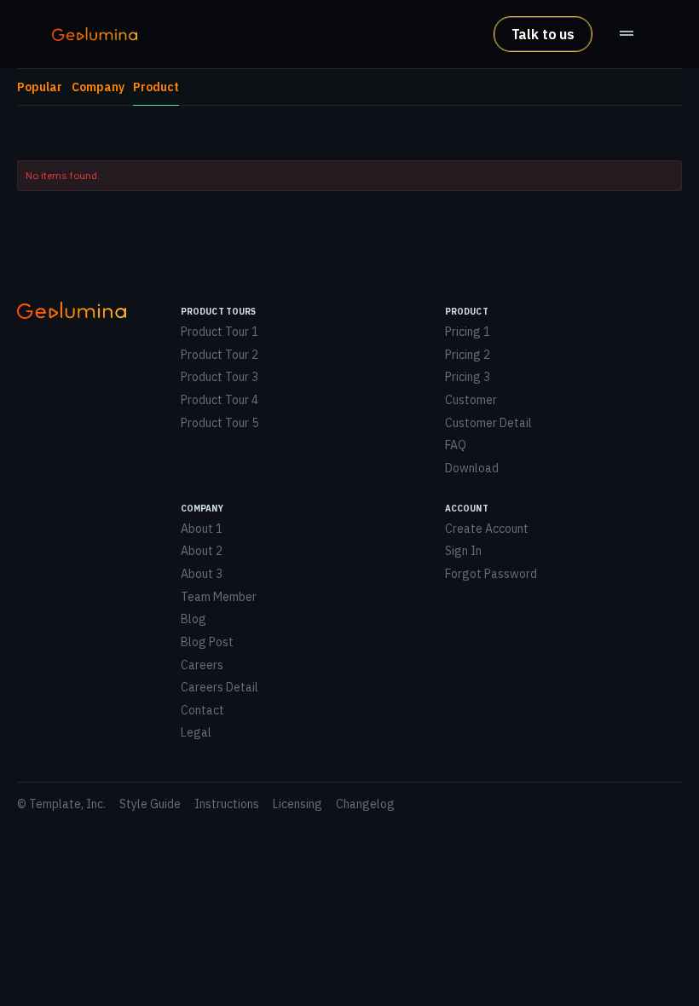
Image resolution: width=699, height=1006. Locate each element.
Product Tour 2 (219, 354)
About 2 (201, 550)
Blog (193, 619)
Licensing (297, 804)
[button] (626, 34)
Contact (202, 710)
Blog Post (207, 642)
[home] (94, 34)
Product (156, 87)
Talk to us (543, 34)
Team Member (219, 596)
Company (98, 87)
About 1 (201, 528)
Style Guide (150, 804)
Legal (196, 732)
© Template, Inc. (61, 804)
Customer (471, 400)
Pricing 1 (467, 331)
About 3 (201, 573)
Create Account (487, 528)
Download (472, 468)
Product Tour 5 (219, 423)
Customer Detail (488, 423)
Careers (202, 665)
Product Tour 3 (219, 376)
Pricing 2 (467, 354)
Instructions (226, 804)
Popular (39, 87)
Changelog (365, 804)
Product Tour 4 (219, 400)
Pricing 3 (467, 376)
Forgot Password (491, 573)
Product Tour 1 (219, 331)
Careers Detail (219, 687)
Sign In (463, 550)
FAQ (455, 445)
